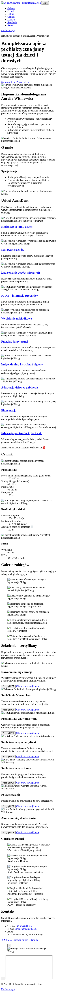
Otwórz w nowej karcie (27, 686)
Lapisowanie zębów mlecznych (20, 272)
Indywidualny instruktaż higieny (22, 364)
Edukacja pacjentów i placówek (21, 433)
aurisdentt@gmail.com (26, 929)
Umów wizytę (8, 30)
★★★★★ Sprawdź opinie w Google (19, 940)
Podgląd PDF (8, 686)
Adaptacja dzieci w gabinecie (19, 387)
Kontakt (11, 25)
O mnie (11, 11)
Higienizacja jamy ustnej (16, 226)
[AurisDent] (21, 2)
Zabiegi (11, 19)
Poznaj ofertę (22, 82)
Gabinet (11, 8)
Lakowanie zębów (12, 249)
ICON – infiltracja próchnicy (19, 295)
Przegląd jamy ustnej (14, 341)
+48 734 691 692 (23, 926)
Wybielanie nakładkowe (16, 318)
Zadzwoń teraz (8, 82)
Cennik (11, 16)
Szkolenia (12, 22)
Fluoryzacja (8, 410)
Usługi (10, 14)
